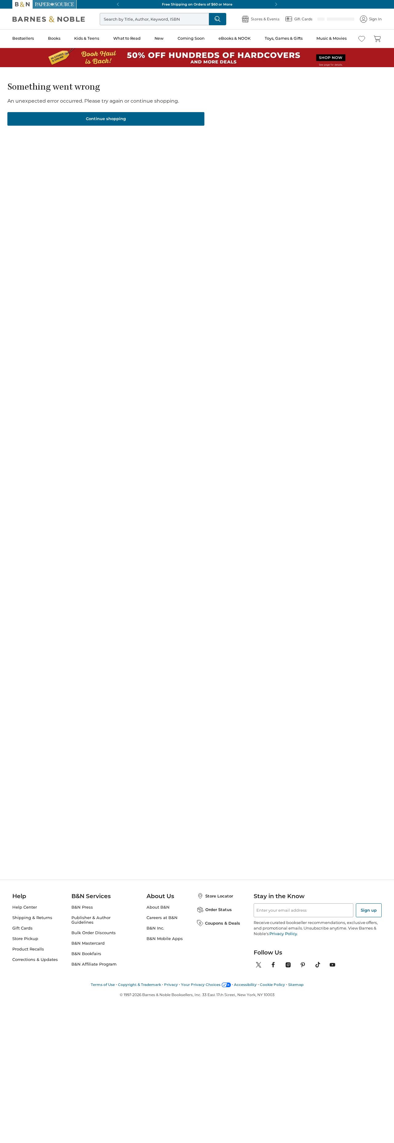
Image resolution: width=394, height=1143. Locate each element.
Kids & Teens (86, 38)
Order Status (218, 916)
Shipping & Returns (32, 925)
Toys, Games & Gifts (284, 38)
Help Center (24, 914)
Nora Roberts (237, 484)
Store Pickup (25, 946)
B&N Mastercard (88, 950)
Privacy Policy (283, 940)
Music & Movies (331, 38)
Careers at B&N (162, 925)
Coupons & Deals (222, 930)
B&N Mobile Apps (165, 946)
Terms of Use (103, 992)
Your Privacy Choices (200, 992)
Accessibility (245, 992)
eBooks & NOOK (235, 38)
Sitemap (296, 992)
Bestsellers (23, 38)
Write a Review (223, 107)
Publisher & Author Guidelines (91, 927)
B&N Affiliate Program (94, 971)
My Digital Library (321, 155)
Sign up (369, 917)
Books (54, 38)
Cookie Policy (272, 992)
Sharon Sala (187, 99)
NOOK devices (232, 156)
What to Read (127, 38)
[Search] (217, 19)
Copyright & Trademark (139, 992)
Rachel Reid (178, 490)
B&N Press (82, 914)
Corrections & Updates (35, 967)
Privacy (171, 992)
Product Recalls (28, 956)
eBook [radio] (181, 135)
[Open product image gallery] (85, 149)
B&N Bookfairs (86, 961)
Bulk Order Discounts (93, 940)
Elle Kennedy (62, 490)
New (159, 38)
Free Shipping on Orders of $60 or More (197, 4)
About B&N (158, 914)
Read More (59, 316)
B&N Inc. (155, 935)
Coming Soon (191, 38)
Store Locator (219, 903)
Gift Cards (22, 935)
